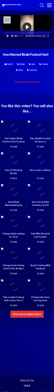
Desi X (10, 64)
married (33, 70)
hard (20, 70)
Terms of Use (27, 380)
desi (33, 64)
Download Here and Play (27, 82)
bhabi (22, 64)
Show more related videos (27, 314)
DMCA (27, 385)
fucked (44, 64)
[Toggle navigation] (49, 5)
